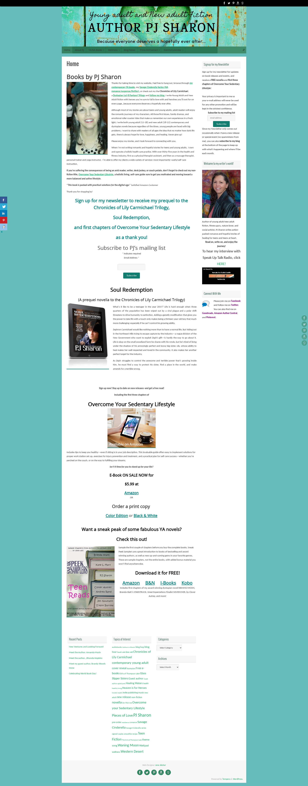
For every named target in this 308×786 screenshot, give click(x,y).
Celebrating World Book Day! (83, 673)
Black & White (145, 515)
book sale (121, 652)
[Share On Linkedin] (3, 213)
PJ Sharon (142, 715)
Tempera (226, 779)
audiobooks (117, 647)
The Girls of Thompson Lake (132, 740)
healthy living (117, 688)
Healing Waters (134, 683)
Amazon (131, 492)
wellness (116, 752)
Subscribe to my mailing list (221, 113)
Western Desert (132, 751)
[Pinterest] (233, 3)
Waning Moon (128, 745)
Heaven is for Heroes (134, 688)
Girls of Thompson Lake (130, 674)
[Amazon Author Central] (238, 3)
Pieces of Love (122, 716)
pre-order (116, 722)
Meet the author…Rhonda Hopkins (85, 658)
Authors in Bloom (128, 647)
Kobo (187, 583)
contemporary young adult (130, 663)
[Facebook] (224, 3)
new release (124, 697)
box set (129, 652)
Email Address (131, 258)
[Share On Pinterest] (3, 220)
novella (117, 702)
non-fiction (136, 697)
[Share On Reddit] (3, 227)
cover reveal (119, 668)
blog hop (140, 647)
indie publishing (130, 693)
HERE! (221, 264)
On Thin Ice (127, 703)
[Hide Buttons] (1, 233)
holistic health (117, 693)
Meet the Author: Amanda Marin (85, 652)
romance (133, 722)
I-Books (168, 583)
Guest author (135, 678)
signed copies (117, 734)
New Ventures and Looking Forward (86, 647)
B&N (150, 583)
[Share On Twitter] (3, 206)
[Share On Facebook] (3, 200)
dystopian (131, 669)
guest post (121, 684)
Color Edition (117, 515)
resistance (125, 722)
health (146, 683)
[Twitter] (229, 3)
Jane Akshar (160, 765)
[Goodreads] (242, 3)
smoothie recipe (130, 734)
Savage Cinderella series (136, 728)
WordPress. (238, 779)
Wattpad (144, 745)
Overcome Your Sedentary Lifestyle (96, 174)
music (141, 693)
